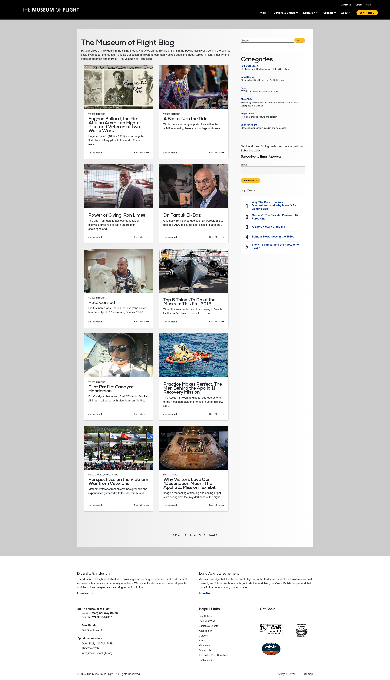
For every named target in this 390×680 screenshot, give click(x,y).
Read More (139, 152)
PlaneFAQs (247, 99)
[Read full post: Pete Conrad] (118, 271)
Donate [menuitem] (359, 4)
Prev (178, 535)
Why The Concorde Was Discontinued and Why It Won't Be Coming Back (274, 205)
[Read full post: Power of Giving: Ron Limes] (118, 186)
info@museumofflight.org (97, 653)
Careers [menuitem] (203, 635)
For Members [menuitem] (206, 660)
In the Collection (249, 65)
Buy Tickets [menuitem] (205, 616)
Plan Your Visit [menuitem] (207, 621)
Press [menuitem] (202, 640)
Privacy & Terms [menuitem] (286, 674)
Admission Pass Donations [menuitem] (213, 655)
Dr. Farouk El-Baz (181, 215)
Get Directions (90, 630)
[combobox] (267, 40)
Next (212, 535)
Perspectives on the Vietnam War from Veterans (118, 481)
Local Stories (95, 474)
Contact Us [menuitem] (205, 650)
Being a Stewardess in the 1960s (273, 236)
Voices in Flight (96, 114)
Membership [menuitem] (346, 4)
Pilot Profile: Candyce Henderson (111, 389)
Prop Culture (247, 113)
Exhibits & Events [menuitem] (208, 626)
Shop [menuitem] (368, 4)
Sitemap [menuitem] (308, 674)
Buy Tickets (366, 12)
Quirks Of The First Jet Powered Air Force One (275, 217)
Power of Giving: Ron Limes (116, 215)
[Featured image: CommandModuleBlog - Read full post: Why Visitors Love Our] (193, 448)
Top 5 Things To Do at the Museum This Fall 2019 (189, 302)
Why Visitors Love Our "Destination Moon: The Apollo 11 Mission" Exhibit (189, 483)
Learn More (83, 593)
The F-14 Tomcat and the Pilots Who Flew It (275, 246)
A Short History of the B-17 (269, 226)
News (244, 88)
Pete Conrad (101, 302)
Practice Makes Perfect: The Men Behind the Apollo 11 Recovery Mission (192, 388)
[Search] (299, 40)
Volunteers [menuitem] (205, 645)
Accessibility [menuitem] (206, 630)
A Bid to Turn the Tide (185, 119)
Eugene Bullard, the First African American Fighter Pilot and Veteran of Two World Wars (114, 124)
